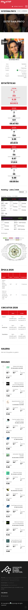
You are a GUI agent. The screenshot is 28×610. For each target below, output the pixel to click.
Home (18, 11)
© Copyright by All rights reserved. (11, 604)
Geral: (2, 201)
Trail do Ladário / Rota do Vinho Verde (18, 420)
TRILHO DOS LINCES (18, 366)
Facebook (5, 596)
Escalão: (3, 207)
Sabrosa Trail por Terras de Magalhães (18, 383)
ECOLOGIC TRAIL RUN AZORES (18, 455)
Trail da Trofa (18, 489)
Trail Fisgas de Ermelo (17, 437)
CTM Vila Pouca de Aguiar (22, 71)
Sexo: (2, 212)
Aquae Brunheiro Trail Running (18, 402)
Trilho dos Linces (17, 472)
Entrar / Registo (18, 6)
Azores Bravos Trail (16, 540)
